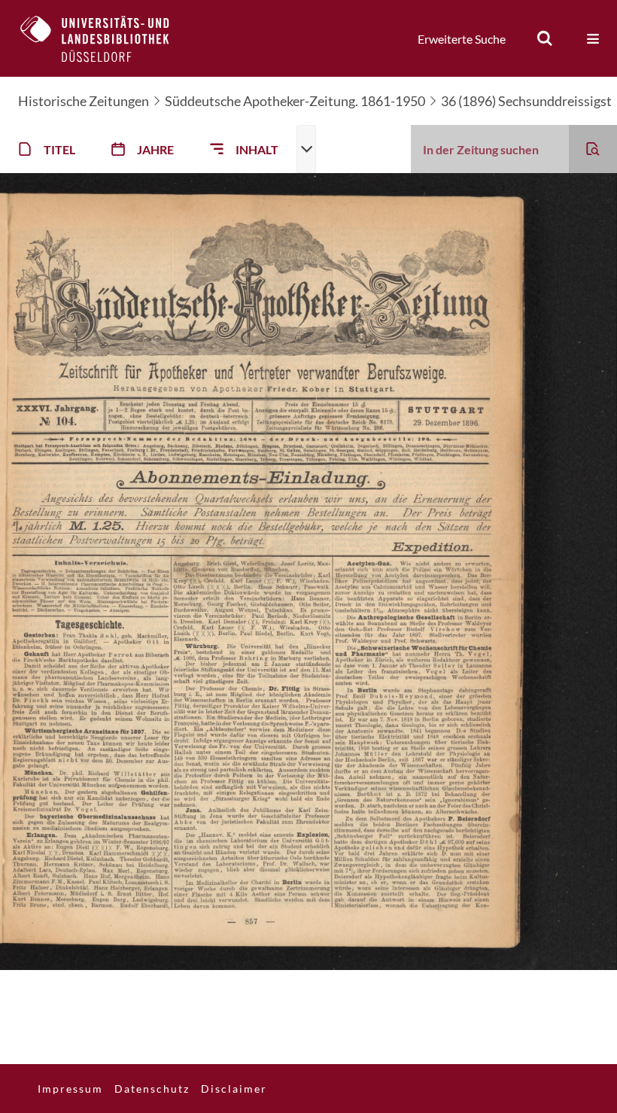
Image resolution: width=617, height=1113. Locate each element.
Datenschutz (152, 1088)
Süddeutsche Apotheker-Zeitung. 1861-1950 (295, 101)
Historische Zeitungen (83, 101)
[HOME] (106, 38)
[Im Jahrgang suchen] (593, 149)
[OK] (545, 38)
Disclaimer (234, 1088)
